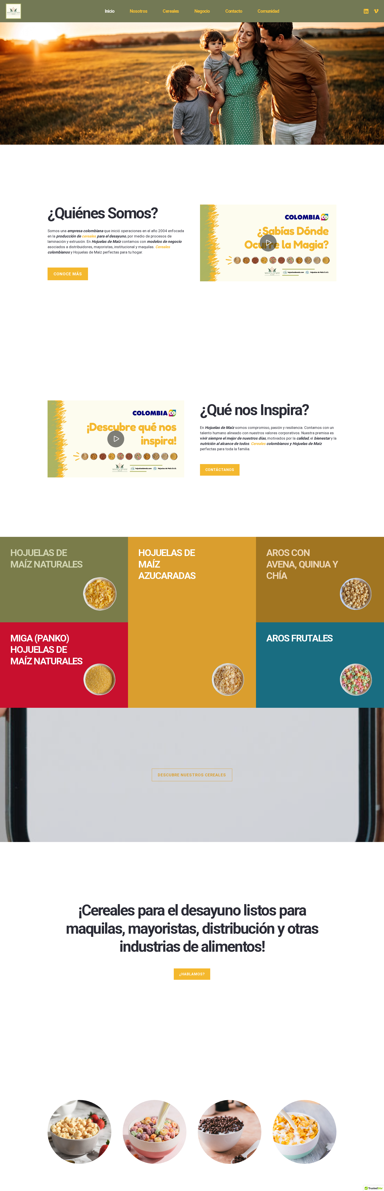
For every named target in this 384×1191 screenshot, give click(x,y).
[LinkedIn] (366, 11)
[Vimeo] (376, 11)
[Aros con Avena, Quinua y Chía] (320, 579)
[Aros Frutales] (320, 665)
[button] (212, 11)
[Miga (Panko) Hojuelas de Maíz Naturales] (64, 665)
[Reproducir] (268, 242)
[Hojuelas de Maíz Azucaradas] (192, 622)
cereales (89, 236)
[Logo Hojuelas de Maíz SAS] (19, 11)
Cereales (162, 247)
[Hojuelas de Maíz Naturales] (64, 579)
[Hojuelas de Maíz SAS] (79, 1132)
